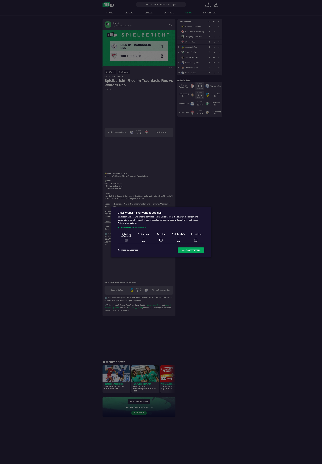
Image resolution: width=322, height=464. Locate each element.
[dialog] (161, 232)
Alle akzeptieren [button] (191, 250)
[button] (161, 227)
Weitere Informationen (127, 223)
